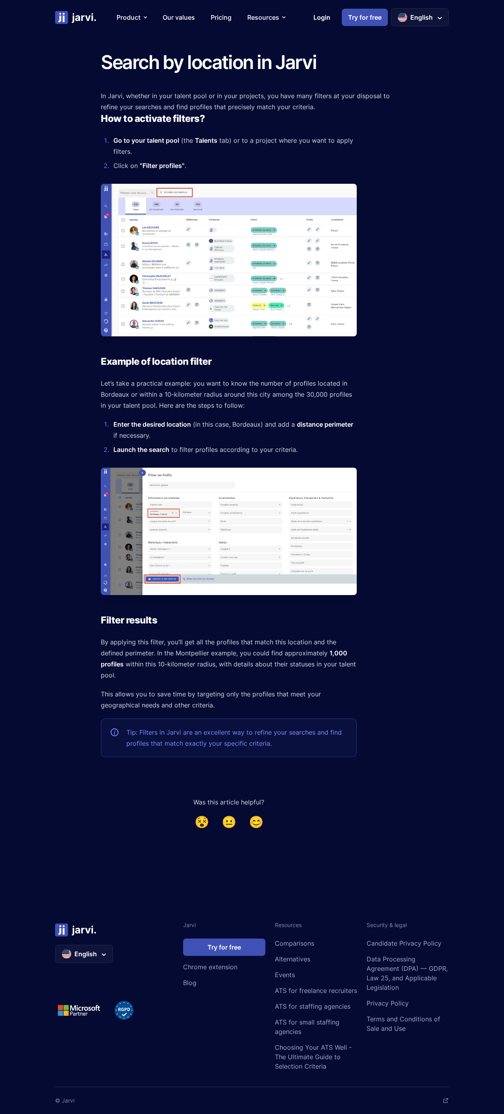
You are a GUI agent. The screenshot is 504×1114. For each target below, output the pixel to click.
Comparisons (294, 943)
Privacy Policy (388, 1003)
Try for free (224, 947)
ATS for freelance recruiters (316, 991)
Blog (189, 983)
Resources (263, 17)
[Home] (76, 17)
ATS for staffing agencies (312, 1006)
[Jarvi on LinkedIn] (446, 1100)
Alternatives (292, 959)
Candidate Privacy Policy (404, 943)
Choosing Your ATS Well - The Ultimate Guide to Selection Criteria (313, 1056)
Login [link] (321, 17)
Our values (179, 17)
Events (285, 975)
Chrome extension (210, 967)
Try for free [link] (365, 17)
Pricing (221, 17)
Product (129, 17)
